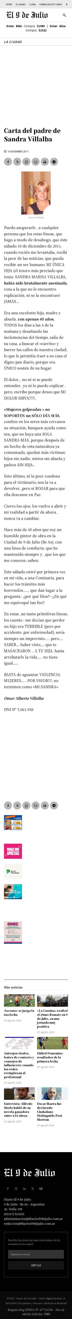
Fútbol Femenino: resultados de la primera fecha (50, 1057)
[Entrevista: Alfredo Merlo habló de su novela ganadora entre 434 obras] (19, 1093)
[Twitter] (17, 162)
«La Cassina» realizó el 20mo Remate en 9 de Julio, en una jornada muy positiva (52, 1018)
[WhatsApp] (26, 162)
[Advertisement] (36, 84)
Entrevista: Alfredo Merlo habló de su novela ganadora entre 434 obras (18, 1110)
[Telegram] (54, 162)
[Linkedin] (24, 1189)
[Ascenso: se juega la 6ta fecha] (19, 1000)
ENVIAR (36, 1265)
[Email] (36, 162)
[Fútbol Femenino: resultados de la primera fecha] (52, 1043)
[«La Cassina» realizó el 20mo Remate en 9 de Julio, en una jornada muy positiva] (52, 1000)
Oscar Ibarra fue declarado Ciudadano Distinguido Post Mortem (49, 1111)
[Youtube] (41, 1189)
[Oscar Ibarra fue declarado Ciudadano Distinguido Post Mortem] (52, 1093)
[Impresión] (45, 162)
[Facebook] (8, 162)
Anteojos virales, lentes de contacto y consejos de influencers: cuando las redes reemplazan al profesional (19, 1065)
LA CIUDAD (13, 42)
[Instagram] (16, 1189)
